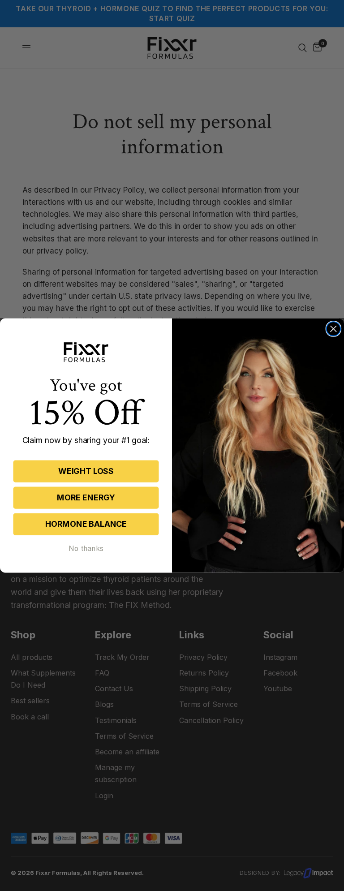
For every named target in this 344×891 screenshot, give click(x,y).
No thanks (86, 548)
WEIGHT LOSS (86, 471)
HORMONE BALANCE (86, 524)
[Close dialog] (334, 329)
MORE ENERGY (86, 497)
